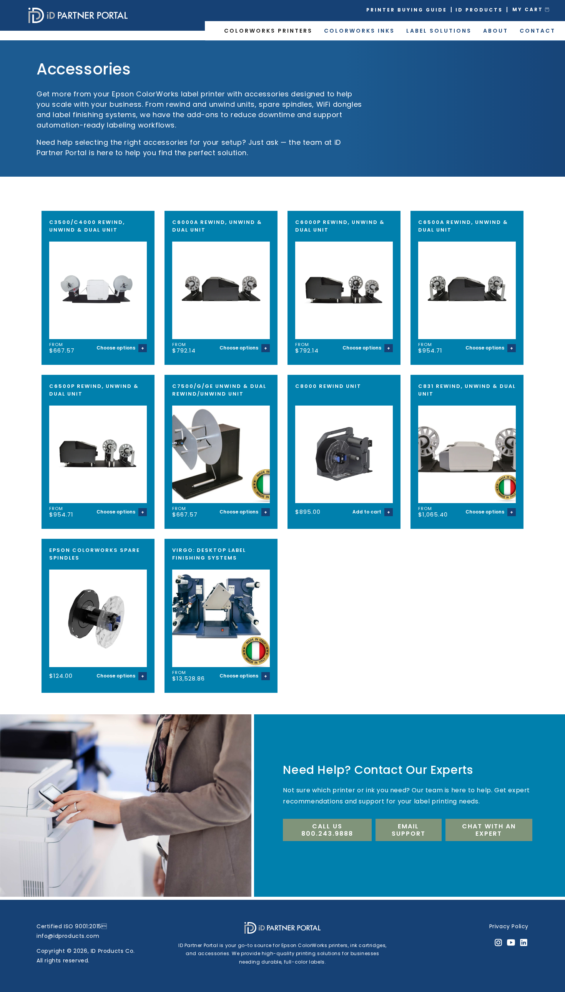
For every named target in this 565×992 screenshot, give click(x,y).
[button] (536, 9)
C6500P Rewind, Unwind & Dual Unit (94, 390)
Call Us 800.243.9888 (327, 830)
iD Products (479, 10)
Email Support (408, 830)
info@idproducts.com (68, 936)
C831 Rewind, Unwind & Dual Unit (467, 390)
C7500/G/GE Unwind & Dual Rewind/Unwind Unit (219, 390)
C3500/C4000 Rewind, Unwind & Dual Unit (87, 226)
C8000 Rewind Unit (328, 386)
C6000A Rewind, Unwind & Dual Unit (217, 226)
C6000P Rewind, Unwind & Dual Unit (340, 226)
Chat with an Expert (489, 830)
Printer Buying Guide (406, 10)
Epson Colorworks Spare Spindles (94, 554)
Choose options (116, 347)
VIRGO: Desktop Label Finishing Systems (209, 554)
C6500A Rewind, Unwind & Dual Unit (463, 226)
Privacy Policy (508, 926)
